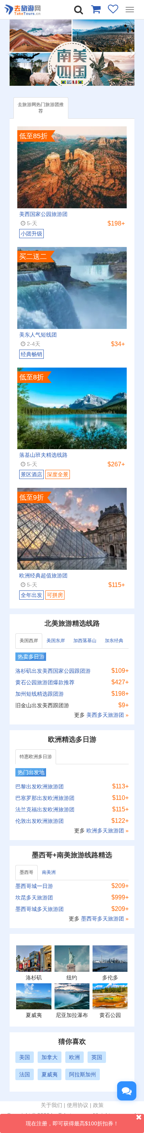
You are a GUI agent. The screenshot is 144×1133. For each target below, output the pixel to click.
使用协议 (77, 1105)
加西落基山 (84, 640)
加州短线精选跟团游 (39, 694)
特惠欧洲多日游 (36, 756)
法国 (24, 1074)
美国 (24, 1057)
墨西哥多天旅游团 (103, 919)
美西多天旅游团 (106, 715)
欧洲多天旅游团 (106, 830)
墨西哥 (26, 872)
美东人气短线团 (38, 335)
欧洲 (74, 1057)
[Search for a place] (79, 10)
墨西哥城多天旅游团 (39, 909)
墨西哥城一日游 (34, 886)
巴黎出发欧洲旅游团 (39, 786)
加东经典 (114, 640)
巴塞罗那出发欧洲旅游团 (44, 798)
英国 (96, 1057)
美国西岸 (29, 640)
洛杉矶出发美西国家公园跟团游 (53, 671)
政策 (98, 1105)
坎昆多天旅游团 (34, 897)
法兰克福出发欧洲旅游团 (44, 809)
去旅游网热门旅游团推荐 (41, 108)
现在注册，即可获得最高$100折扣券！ (72, 1123)
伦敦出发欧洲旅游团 (39, 821)
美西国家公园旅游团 (43, 214)
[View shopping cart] (95, 9)
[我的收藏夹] (113, 9)
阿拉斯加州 (82, 1074)
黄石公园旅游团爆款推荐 (44, 682)
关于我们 (51, 1105)
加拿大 (49, 1057)
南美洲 (49, 872)
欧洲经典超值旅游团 (43, 575)
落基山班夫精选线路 (43, 455)
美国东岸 (55, 640)
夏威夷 (49, 1074)
